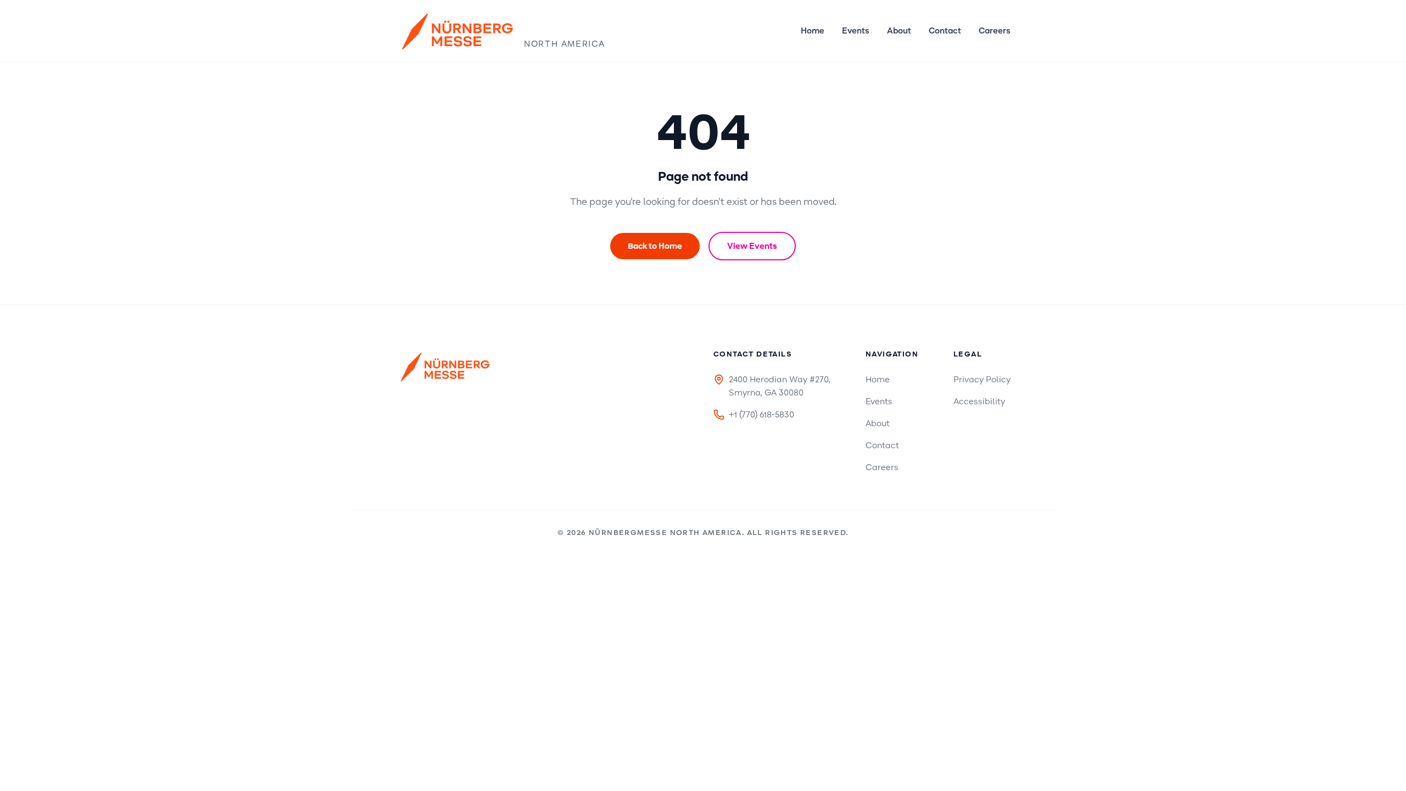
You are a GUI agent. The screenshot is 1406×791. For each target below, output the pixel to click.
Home (812, 30)
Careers (995, 30)
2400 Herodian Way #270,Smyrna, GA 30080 (779, 386)
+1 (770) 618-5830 (761, 414)
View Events (752, 246)
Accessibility (979, 401)
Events (855, 30)
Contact (945, 30)
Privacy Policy (982, 379)
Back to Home (655, 246)
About (899, 30)
